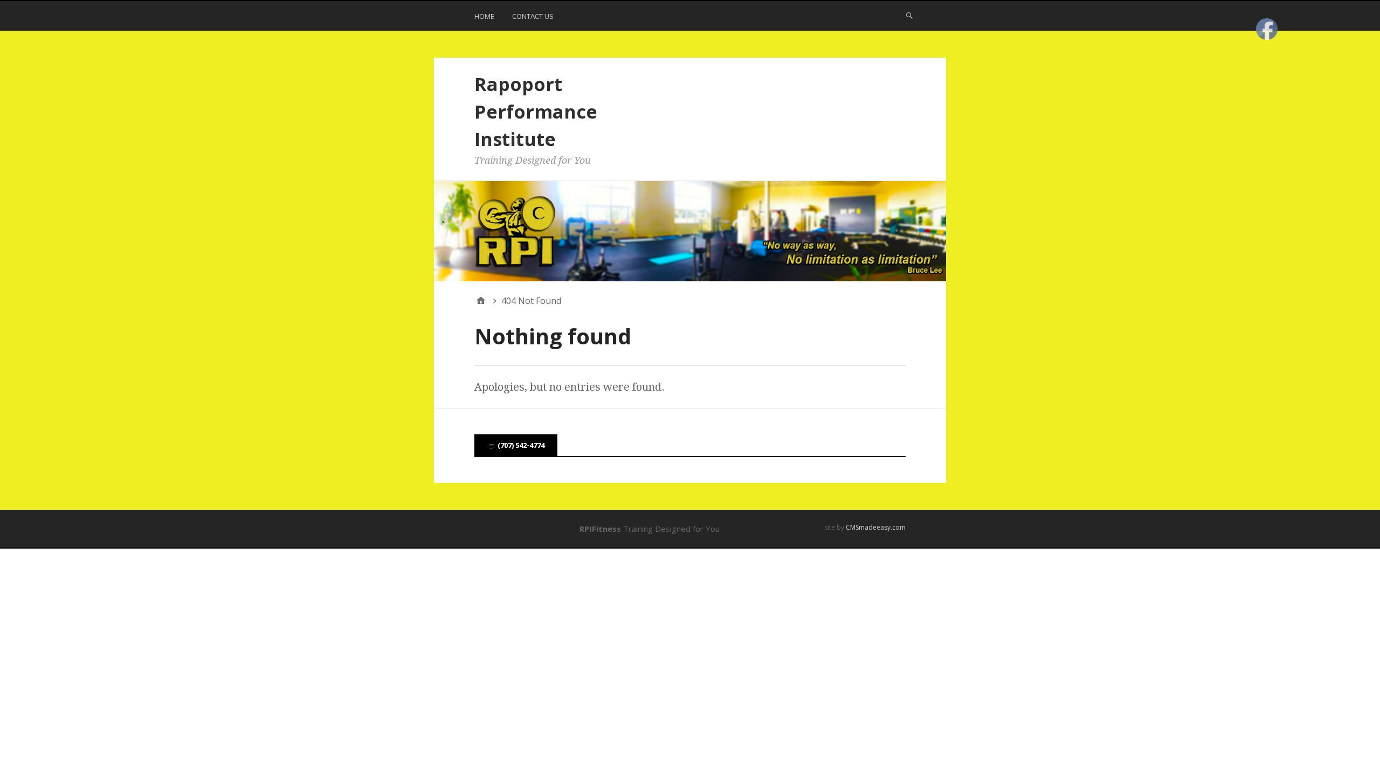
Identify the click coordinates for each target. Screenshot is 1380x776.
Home (484, 16)
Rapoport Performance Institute (535, 111)
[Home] (480, 300)
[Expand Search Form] (909, 15)
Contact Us (533, 16)
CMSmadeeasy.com (876, 527)
